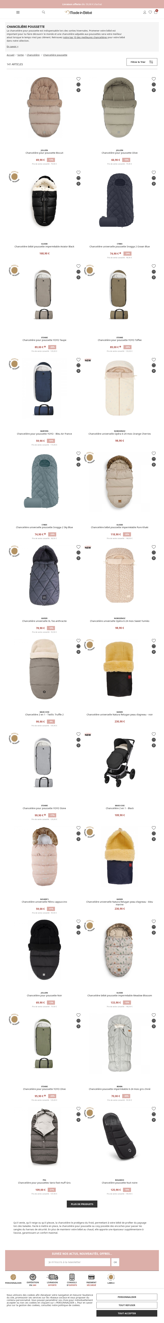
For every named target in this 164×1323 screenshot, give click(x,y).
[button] (18, 12)
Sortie (20, 54)
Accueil (10, 54)
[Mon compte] (144, 12)
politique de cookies (69, 1305)
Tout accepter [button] (127, 1313)
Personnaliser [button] (127, 1297)
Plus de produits (82, 1204)
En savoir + (12, 46)
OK (115, 1262)
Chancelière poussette (55, 54)
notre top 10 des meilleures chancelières (85, 37)
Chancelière (33, 54)
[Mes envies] (150, 12)
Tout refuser (127, 1305)
